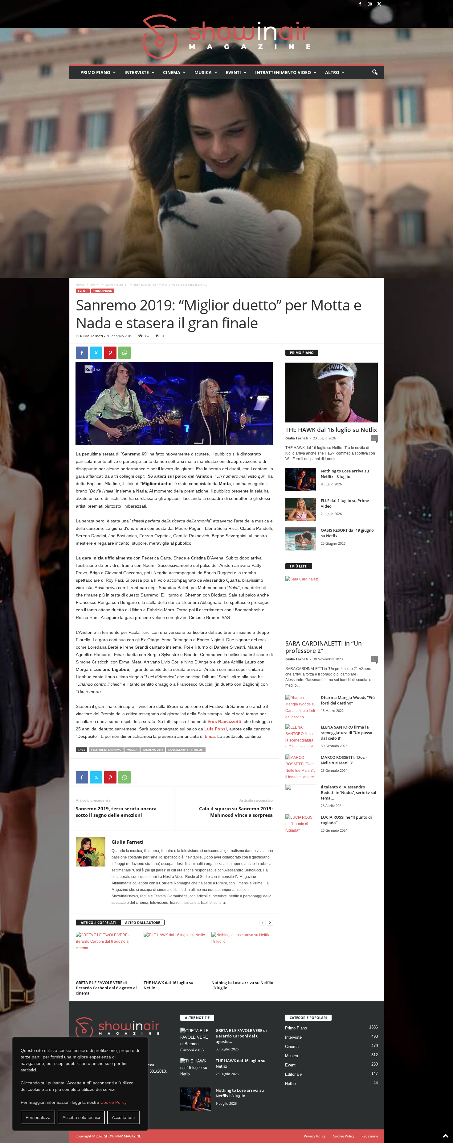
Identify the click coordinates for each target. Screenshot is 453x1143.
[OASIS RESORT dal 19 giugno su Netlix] (300, 539)
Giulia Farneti (91, 336)
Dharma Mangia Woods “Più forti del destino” (348, 700)
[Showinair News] (226, 36)
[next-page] (270, 923)
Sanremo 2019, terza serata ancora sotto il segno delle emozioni (116, 811)
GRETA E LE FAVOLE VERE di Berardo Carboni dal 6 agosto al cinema (106, 988)
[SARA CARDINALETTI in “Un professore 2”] (331, 606)
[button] (375, 72)
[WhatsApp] (124, 353)
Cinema (171, 72)
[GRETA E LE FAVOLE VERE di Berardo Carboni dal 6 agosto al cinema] (106, 955)
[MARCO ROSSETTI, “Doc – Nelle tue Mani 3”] (300, 766)
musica (132, 750)
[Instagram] (369, 4)
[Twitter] (379, 4)
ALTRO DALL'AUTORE (142, 922)
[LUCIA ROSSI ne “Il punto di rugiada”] (300, 826)
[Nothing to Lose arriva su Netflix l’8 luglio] (242, 955)
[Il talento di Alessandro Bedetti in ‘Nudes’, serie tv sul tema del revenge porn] (300, 797)
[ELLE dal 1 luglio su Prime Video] (300, 509)
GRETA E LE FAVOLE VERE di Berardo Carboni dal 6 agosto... (241, 1036)
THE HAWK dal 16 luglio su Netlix (168, 985)
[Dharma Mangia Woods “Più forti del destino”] (300, 706)
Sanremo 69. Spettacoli (185, 750)
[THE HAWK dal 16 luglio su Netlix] (174, 955)
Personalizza (38, 1117)
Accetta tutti (123, 1117)
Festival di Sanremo (106, 750)
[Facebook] (360, 4)
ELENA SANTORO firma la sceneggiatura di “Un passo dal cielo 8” (346, 732)
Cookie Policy (113, 1102)
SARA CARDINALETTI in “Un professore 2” (323, 647)
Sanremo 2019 (153, 750)
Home (80, 284)
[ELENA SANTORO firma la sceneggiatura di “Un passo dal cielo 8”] (300, 735)
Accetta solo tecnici (81, 1117)
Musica (203, 72)
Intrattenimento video (283, 72)
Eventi (233, 72)
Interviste (136, 72)
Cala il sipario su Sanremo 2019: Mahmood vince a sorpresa (236, 811)
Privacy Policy (315, 1136)
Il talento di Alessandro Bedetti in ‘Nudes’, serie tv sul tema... (348, 792)
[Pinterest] (110, 353)
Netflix (290, 1083)
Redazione (369, 1136)
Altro (332, 72)
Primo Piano (95, 72)
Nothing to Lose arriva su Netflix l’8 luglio (242, 985)
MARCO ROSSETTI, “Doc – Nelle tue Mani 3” (344, 760)
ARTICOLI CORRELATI (98, 922)
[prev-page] (262, 923)
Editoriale (293, 1074)
